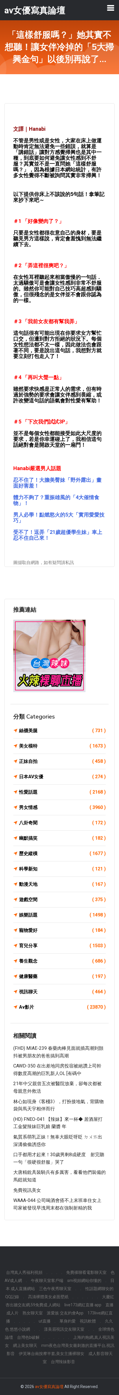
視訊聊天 (62, 991)
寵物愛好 (62, 930)
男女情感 (62, 807)
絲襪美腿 (62, 730)
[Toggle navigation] (111, 8)
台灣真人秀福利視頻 (24, 1272)
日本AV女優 (62, 776)
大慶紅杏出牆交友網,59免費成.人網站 (59, 1300)
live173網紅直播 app (82, 1305)
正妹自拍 (62, 761)
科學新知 (62, 869)
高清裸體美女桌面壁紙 (48, 1296)
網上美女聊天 (25, 1345)
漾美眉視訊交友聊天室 (64, 1329)
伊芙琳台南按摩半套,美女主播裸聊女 (51, 1353)
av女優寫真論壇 (49, 1386)
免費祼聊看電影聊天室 (86, 1272)
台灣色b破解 (28, 1337)
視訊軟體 (88, 1321)
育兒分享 (62, 945)
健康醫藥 (62, 976)
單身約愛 (68, 1321)
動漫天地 (62, 884)
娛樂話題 (62, 915)
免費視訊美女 (27, 1190)
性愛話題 (62, 792)
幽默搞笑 (62, 838)
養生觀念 (62, 961)
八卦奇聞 (62, 822)
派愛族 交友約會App (65, 1313)
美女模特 (62, 746)
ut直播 (45, 1321)
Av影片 (62, 1007)
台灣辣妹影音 (63, 1361)
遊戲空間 (62, 899)
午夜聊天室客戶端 (47, 1280)
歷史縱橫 (62, 853)
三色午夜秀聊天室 (55, 1288)
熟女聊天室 (33, 1313)
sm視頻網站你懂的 (84, 1280)
